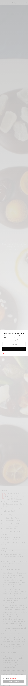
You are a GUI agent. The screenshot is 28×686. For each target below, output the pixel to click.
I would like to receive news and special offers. (15, 353)
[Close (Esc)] (25, 332)
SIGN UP (14, 349)
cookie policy (13, 678)
